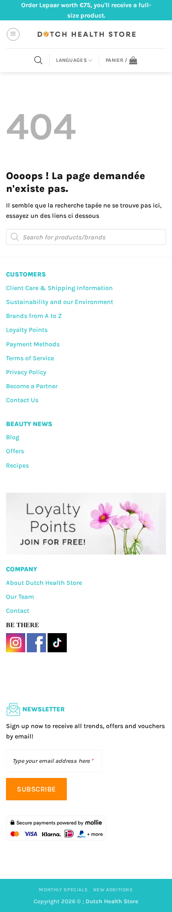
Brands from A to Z (34, 316)
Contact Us (22, 400)
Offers (15, 451)
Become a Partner (32, 386)
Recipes (17, 465)
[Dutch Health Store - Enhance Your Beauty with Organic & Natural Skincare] (86, 34)
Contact (17, 610)
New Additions (113, 889)
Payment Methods (33, 344)
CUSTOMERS (26, 274)
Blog (12, 437)
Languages (71, 60)
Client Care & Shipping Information (59, 288)
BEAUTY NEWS (29, 424)
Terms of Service (30, 358)
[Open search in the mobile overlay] (38, 60)
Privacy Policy (26, 372)
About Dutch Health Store (44, 582)
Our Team (20, 596)
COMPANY (21, 569)
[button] (13, 34)
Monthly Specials (63, 889)
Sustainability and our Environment (59, 302)
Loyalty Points (27, 330)
